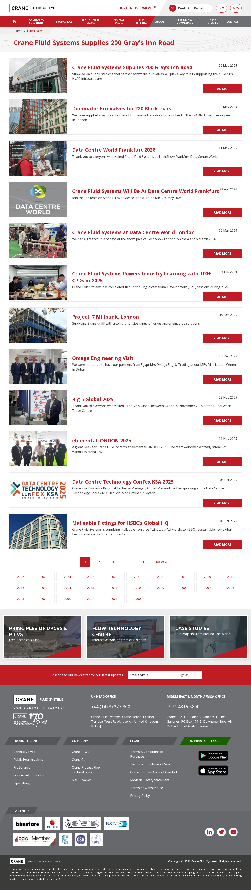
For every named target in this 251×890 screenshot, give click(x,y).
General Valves (119, 21)
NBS (236, 8)
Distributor (202, 8)
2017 (230, 577)
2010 (137, 588)
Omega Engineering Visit (102, 358)
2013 (90, 588)
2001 (113, 599)
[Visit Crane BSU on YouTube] (233, 832)
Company (80, 741)
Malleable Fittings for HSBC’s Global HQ (120, 522)
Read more (222, 89)
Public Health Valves (91, 21)
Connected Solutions (36, 21)
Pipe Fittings (141, 21)
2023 (90, 577)
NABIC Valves (82, 780)
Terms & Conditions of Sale (150, 764)
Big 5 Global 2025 (93, 399)
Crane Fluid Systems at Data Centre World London (133, 232)
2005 (20, 599)
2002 (90, 599)
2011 (113, 588)
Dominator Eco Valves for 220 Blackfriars (121, 108)
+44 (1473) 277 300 (110, 706)
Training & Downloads (184, 21)
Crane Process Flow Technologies (86, 769)
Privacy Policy (140, 795)
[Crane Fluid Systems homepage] (32, 8)
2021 (137, 577)
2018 (207, 577)
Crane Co (78, 759)
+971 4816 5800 (183, 706)
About (159, 21)
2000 (137, 599)
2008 (183, 588)
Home (18, 31)
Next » (161, 562)
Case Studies (213, 21)
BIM (222, 8)
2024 (67, 577)
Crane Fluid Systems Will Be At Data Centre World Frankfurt (145, 191)
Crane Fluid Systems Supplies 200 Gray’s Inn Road (132, 67)
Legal (135, 741)
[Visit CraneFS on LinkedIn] (209, 832)
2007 (207, 588)
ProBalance (64, 21)
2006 (230, 588)
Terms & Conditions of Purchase (146, 754)
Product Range (26, 741)
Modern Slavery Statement (149, 780)
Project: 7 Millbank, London (105, 316)
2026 (20, 577)
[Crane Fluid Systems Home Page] (14, 21)
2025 (43, 577)
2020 (160, 577)
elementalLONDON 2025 (101, 440)
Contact (233, 21)
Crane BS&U (81, 752)
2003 (67, 599)
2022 (113, 577)
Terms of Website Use (146, 788)
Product (183, 8)
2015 (43, 588)
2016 (20, 588)
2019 (183, 577)
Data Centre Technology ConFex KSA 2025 (123, 481)
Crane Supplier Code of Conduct (153, 772)
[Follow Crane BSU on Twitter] (221, 832)
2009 (160, 588)
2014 (67, 588)
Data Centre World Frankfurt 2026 (113, 149)
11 (142, 562)
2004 (43, 599)
